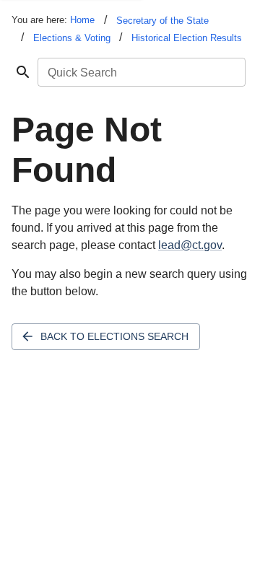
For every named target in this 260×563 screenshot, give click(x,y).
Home (82, 19)
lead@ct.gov (190, 245)
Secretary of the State (162, 20)
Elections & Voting (71, 37)
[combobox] (140, 72)
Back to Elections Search (114, 336)
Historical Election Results (186, 37)
